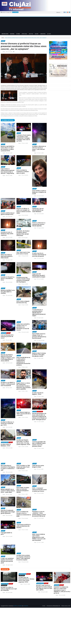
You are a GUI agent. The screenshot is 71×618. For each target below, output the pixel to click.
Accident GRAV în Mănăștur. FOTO (6, 445)
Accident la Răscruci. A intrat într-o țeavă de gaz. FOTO (7, 423)
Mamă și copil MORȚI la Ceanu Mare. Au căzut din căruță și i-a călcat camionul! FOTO (7, 148)
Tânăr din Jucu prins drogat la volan (38, 466)
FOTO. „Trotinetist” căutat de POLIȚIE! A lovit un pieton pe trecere (39, 489)
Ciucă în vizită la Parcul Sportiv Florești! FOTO (7, 213)
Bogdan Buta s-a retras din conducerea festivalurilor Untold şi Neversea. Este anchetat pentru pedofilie (23, 386)
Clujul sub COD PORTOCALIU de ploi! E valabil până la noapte (38, 275)
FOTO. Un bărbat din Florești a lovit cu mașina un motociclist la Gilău (23, 514)
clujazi (4, 152)
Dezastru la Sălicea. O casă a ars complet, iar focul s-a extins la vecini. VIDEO (23, 211)
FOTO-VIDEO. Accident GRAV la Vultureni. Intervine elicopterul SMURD (22, 490)
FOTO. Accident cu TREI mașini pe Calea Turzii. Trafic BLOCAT (23, 467)
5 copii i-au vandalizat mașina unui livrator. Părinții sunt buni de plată (7, 560)
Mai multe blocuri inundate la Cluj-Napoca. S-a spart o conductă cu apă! (8, 468)
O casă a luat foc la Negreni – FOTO (37, 393)
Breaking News (5, 33)
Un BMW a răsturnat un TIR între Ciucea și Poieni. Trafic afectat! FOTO (39, 148)
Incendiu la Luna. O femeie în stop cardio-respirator (7, 233)
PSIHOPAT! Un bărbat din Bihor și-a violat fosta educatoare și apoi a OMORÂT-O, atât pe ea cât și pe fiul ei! (62, 590)
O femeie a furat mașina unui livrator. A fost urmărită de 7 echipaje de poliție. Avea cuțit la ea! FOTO (23, 138)
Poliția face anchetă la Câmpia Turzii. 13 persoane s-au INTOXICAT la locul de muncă (23, 327)
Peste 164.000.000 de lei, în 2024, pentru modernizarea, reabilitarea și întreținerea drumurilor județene (23, 361)
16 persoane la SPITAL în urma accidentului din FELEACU (23, 526)
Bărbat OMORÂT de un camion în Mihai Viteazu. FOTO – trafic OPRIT (8, 490)
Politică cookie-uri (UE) (65, 605)
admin (4, 51)
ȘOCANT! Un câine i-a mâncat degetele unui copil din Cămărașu (9, 588)
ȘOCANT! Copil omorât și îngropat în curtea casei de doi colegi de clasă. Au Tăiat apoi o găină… (44, 587)
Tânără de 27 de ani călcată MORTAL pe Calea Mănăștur (38, 210)
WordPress (15, 605)
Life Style (31, 33)
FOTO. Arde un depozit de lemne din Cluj (22, 301)
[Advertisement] (35, 24)
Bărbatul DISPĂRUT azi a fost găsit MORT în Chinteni (8, 291)
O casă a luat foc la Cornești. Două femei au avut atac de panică (39, 254)
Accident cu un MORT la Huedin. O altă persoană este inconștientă (8, 384)
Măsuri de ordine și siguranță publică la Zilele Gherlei (6, 256)
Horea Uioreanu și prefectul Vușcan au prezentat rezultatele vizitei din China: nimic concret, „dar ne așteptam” (26, 37)
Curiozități (42, 33)
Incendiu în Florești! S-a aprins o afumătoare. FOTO (7, 278)
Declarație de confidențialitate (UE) (53, 605)
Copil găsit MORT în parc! (6, 533)
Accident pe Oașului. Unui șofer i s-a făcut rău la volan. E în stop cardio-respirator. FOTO (23, 442)
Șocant (36, 33)
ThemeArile (25, 605)
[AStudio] (59, 70)
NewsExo (20, 605)
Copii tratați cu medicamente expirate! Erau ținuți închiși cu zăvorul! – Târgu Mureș (7, 171)
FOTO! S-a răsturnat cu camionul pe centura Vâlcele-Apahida (38, 224)
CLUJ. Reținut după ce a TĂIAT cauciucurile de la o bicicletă (23, 413)
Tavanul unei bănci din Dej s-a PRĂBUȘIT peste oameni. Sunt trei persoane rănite (39, 444)
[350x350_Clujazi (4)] (59, 50)
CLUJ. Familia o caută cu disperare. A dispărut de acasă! (39, 192)
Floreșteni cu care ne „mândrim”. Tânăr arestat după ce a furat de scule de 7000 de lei (39, 514)
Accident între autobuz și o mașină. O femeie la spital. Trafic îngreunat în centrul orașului (23, 557)
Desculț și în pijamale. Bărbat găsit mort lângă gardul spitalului (8, 511)
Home (3, 37)
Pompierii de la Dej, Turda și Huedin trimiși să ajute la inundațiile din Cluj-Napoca (23, 280)
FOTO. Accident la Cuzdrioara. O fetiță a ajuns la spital (22, 171)
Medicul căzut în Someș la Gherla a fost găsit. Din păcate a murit (39, 354)
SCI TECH (49, 33)
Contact (43, 605)
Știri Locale (24, 33)
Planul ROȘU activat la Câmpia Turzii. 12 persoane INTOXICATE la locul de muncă (39, 336)
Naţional (12, 33)
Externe (18, 33)
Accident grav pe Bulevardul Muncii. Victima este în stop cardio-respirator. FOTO (26, 580)
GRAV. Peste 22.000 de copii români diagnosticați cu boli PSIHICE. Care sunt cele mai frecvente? (38, 537)
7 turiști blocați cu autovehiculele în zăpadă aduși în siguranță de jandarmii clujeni (39, 312)
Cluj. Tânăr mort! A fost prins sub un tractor (23, 253)
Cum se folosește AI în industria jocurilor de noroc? (7, 336)
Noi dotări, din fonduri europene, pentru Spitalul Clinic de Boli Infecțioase (22, 233)
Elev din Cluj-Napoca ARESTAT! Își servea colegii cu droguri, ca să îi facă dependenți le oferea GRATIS (7, 357)
